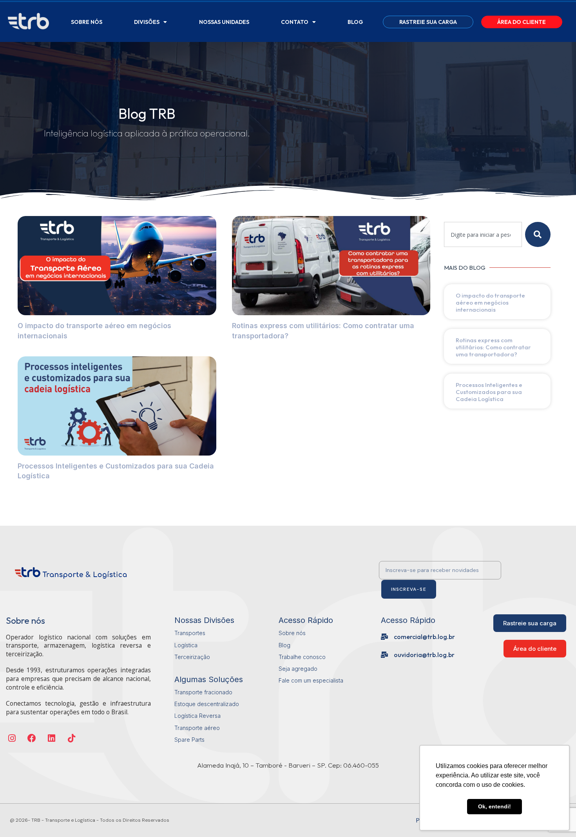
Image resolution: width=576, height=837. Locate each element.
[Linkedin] (52, 738)
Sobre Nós (86, 21)
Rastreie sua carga (428, 21)
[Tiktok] (71, 738)
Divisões (146, 21)
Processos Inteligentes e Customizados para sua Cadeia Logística (489, 392)
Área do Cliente (521, 21)
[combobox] (483, 234)
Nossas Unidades (224, 21)
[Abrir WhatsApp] (19, 817)
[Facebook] (32, 738)
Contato (294, 21)
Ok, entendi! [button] (494, 806)
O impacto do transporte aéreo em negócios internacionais (490, 302)
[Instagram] (12, 738)
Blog (355, 21)
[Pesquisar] (538, 234)
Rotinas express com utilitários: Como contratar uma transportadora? (493, 347)
